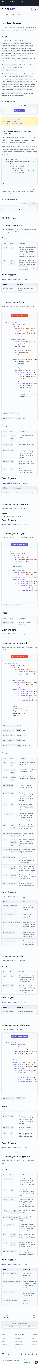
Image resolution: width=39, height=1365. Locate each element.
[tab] (23, 105)
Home (3, 1338)
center (24, 745)
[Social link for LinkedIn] (32, 1354)
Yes (12, 1326)
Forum (34, 1344)
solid (18, 730)
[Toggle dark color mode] (8, 1354)
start (18, 745)
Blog (2, 1341)
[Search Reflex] (31, 9)
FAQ (33, 1338)
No (29, 1326)
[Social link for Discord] (28, 1354)
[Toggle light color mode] (5, 1354)
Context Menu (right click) (19, 316)
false (18, 418)
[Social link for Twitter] (21, 1354)
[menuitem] (31, 9)
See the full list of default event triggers (14, 279)
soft (23, 730)
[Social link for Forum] (36, 1354)
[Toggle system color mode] (3, 1354)
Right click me (19, 111)
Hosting (17, 1348)
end (30, 745)
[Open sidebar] (35, 9)
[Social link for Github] (25, 1354)
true (23, 418)
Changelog (4, 1344)
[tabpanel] (19, 110)
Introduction (19, 1338)
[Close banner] (35, 3)
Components (19, 1344)
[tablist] (19, 105)
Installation (18, 1341)
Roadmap (34, 1341)
